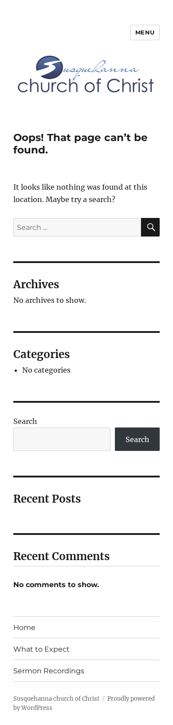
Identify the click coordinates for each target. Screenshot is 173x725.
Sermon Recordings (48, 671)
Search (25, 421)
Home (24, 627)
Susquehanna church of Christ (56, 698)
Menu (145, 32)
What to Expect (41, 649)
